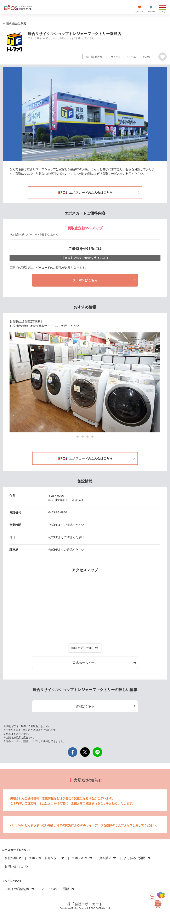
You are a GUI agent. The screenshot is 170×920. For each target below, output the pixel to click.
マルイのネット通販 (55, 889)
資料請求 (106, 858)
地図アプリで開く (83, 648)
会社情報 (11, 858)
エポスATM (80, 858)
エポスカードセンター (45, 858)
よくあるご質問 (135, 858)
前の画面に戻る (16, 23)
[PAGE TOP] (160, 900)
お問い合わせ (14, 866)
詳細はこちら (85, 706)
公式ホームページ (85, 662)
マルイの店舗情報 (17, 889)
